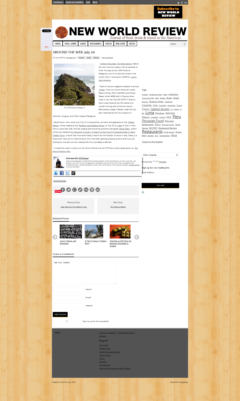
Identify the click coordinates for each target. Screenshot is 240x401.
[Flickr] (185, 3)
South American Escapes (109, 352)
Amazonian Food (155, 95)
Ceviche (147, 105)
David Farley (124, 129)
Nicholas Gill (70, 58)
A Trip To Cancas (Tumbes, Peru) (96, 242)
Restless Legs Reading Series (92, 125)
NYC (169, 117)
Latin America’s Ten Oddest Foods (74, 207)
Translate (162, 162)
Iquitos (176, 109)
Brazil (176, 98)
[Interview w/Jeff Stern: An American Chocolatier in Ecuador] (121, 231)
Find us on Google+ (107, 333)
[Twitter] (178, 3)
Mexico (146, 117)
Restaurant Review (167, 128)
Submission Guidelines (74, 2)
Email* (88, 297)
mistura (162, 117)
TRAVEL (58, 44)
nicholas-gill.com (134, 165)
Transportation (164, 136)
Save (59, 191)
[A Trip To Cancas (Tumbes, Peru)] (96, 231)
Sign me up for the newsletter (95, 321)
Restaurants (152, 131)
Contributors (58, 2)
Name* (89, 289)
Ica (172, 109)
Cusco (179, 105)
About (95, 2)
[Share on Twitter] (68, 191)
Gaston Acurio (160, 109)
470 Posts (83, 158)
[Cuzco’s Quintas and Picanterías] (71, 231)
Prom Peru (103, 345)
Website (89, 305)
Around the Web (60, 181)
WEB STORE (120, 44)
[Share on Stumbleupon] (98, 191)
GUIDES (83, 44)
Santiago (150, 136)
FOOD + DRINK (70, 44)
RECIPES (153, 128)
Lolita (119, 125)
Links (88, 2)
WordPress (184, 382)
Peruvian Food (153, 121)
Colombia (171, 105)
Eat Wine (103, 362)
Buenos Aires (156, 101)
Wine (174, 135)
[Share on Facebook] (63, 191)
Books (169, 98)
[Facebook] (182, 3)
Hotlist (102, 90)
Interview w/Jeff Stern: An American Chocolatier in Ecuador (120, 243)
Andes (165, 94)
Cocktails (162, 105)
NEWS (89, 58)
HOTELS (132, 44)
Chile (155, 105)
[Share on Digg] (86, 191)
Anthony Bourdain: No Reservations (116, 64)
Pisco (158, 124)
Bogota (162, 98)
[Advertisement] (102, 12)
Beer (157, 98)
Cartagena (168, 102)
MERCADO (170, 113)
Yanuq (102, 359)
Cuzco (145, 109)
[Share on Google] (74, 191)
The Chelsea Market (118, 207)
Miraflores (154, 117)
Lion (69, 382)
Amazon (145, 95)
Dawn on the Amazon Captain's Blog (114, 368)
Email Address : (148, 172)
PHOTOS (108, 44)
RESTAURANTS (95, 44)
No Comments (107, 58)
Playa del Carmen (168, 125)
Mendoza (159, 113)
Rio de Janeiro (169, 132)
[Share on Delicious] (80, 191)
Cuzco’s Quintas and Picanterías (68, 242)
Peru (177, 116)
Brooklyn (145, 102)
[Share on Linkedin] (92, 191)
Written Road (104, 349)
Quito (177, 124)
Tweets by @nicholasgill (152, 142)
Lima (149, 112)
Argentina (173, 94)
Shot (156, 136)
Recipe (145, 128)
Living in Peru (105, 355)
